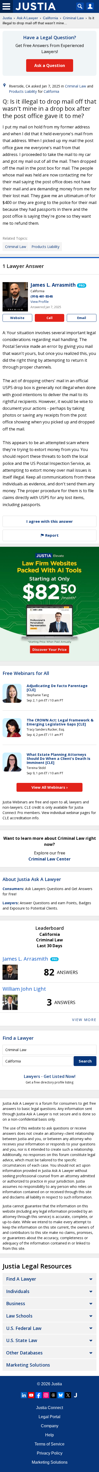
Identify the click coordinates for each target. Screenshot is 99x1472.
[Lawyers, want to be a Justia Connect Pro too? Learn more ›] (81, 285)
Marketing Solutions (28, 1365)
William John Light (24, 988)
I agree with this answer (49, 521)
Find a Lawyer (18, 1038)
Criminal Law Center (49, 859)
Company (49, 1426)
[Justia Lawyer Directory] (75, 1395)
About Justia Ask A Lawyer (32, 879)
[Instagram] (46, 1395)
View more (84, 1019)
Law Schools (19, 1316)
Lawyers (10, 902)
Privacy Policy (49, 1453)
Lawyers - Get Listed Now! (49, 1076)
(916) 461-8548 (41, 296)
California (50, 18)
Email (81, 317)
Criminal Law (73, 18)
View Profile (39, 301)
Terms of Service (49, 1444)
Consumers (13, 888)
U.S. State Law (21, 1340)
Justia (7, 18)
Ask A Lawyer (27, 18)
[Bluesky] (61, 1395)
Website (17, 317)
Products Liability (23, 91)
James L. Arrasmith (53, 285)
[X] (68, 1395)
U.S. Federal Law (23, 1328)
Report (51, 535)
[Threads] (53, 1395)
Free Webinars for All (26, 673)
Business (15, 1303)
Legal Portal (49, 1417)
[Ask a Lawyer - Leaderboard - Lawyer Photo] (10, 972)
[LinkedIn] (24, 1395)
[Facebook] (39, 1395)
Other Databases (24, 1353)
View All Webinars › (49, 787)
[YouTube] (31, 1395)
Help (49, 1435)
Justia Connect (49, 1408)
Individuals (17, 1291)
